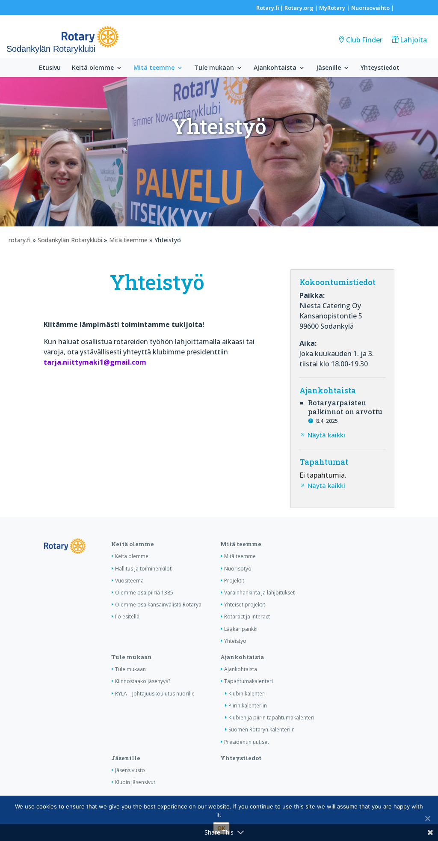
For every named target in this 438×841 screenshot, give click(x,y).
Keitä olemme (93, 68)
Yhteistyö (235, 641)
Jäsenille (328, 68)
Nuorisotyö (238, 568)
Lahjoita (413, 40)
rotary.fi (20, 240)
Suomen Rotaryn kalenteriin (261, 729)
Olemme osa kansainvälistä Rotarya (158, 604)
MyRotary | (335, 8)
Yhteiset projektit (244, 604)
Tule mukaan (214, 68)
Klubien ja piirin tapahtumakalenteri (271, 717)
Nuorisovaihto (370, 8)
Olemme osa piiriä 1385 (144, 592)
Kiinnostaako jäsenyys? (142, 681)
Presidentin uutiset (246, 742)
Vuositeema (129, 580)
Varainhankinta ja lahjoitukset (259, 592)
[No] (427, 818)
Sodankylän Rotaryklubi (70, 240)
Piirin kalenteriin (247, 705)
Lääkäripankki (240, 629)
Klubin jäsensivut (135, 782)
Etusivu (50, 68)
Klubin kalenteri (247, 693)
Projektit (234, 580)
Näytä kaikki (326, 435)
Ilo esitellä (127, 616)
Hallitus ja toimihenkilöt (143, 568)
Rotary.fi (267, 8)
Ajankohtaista (275, 68)
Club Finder (364, 40)
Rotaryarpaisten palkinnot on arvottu (345, 407)
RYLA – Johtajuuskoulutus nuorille (155, 693)
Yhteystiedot (380, 68)
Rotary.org (299, 8)
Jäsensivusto (130, 770)
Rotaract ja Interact (247, 616)
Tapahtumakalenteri (248, 681)
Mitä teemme (154, 68)
